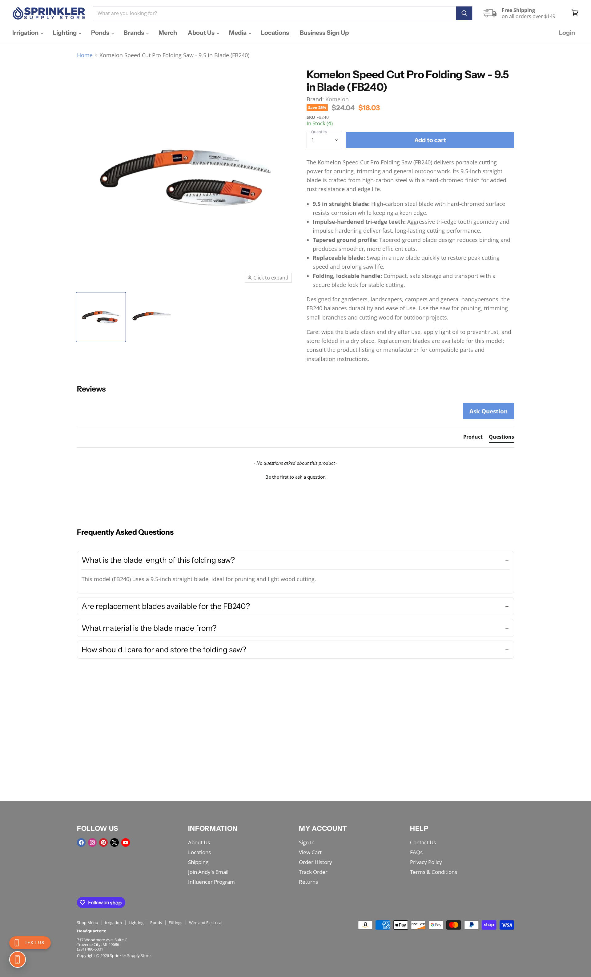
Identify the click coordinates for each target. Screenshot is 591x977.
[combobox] (274, 13)
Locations (275, 32)
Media (238, 32)
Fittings (175, 922)
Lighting (65, 32)
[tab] (473, 438)
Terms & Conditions (433, 871)
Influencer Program (211, 881)
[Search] (464, 13)
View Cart (310, 852)
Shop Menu (87, 922)
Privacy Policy (426, 862)
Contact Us (423, 842)
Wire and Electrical (205, 922)
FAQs (416, 852)
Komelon (337, 99)
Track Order (313, 871)
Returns (308, 881)
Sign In (307, 842)
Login (567, 32)
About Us (202, 32)
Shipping (198, 862)
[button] (295, 476)
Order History (315, 862)
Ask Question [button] (488, 411)
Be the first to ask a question (295, 477)
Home (85, 55)
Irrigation (26, 32)
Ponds (101, 32)
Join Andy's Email (208, 871)
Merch (168, 32)
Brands (134, 32)
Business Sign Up (324, 32)
